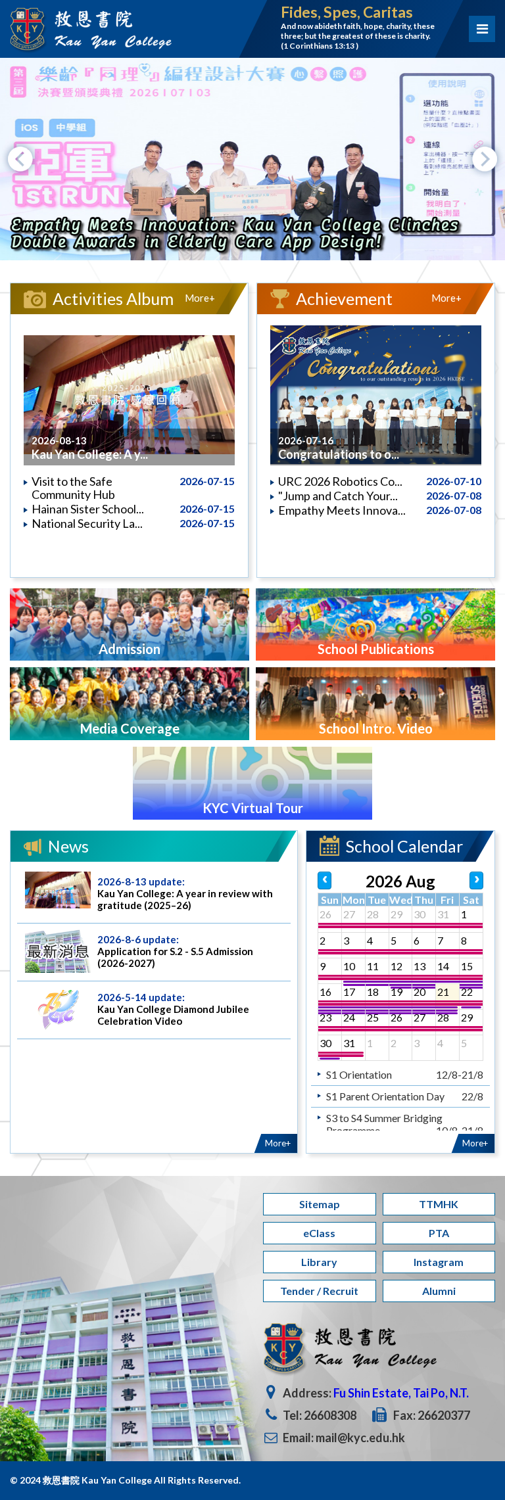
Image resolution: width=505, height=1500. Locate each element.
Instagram (439, 1261)
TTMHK (438, 1204)
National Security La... (87, 523)
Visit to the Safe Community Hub (73, 488)
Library (319, 1261)
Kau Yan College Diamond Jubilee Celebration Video (173, 1015)
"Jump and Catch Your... (338, 495)
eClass (319, 1233)
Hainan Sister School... (88, 509)
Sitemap (319, 1204)
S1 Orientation (359, 1074)
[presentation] (20, 159)
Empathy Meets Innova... (342, 510)
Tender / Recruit (319, 1290)
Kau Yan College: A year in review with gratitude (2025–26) (185, 899)
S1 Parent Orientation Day (385, 1096)
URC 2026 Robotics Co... (340, 481)
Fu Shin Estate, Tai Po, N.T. (401, 1393)
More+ (200, 298)
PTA (439, 1233)
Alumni (439, 1290)
